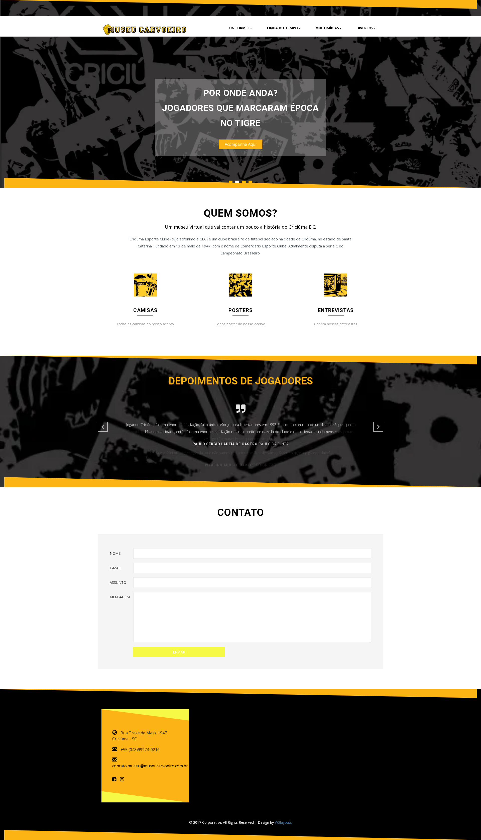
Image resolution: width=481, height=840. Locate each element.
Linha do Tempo (282, 28)
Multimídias (327, 28)
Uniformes (239, 28)
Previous (103, 427)
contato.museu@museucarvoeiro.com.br (150, 766)
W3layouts (283, 822)
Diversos (364, 28)
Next (101, 95)
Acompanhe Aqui (240, 144)
